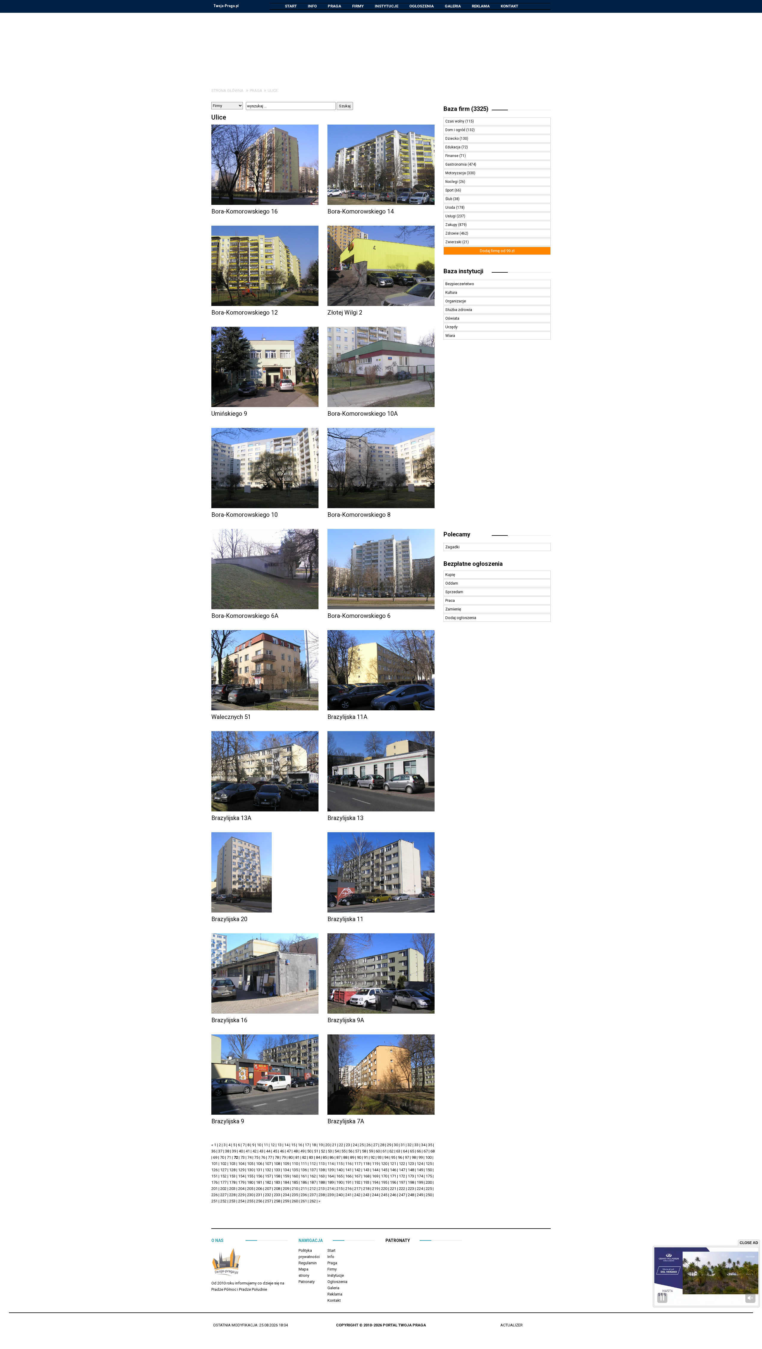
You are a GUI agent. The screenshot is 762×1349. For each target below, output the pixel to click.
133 (277, 1170)
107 (268, 1163)
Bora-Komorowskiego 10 (244, 514)
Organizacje (455, 301)
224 (420, 1188)
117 (357, 1163)
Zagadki (452, 547)
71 (229, 1157)
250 (429, 1195)
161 (304, 1176)
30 (396, 1145)
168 (366, 1176)
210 (295, 1188)
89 (352, 1157)
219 (375, 1188)
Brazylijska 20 (229, 919)
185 (295, 1182)
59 (371, 1151)
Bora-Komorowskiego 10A (362, 413)
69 (215, 1157)
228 (232, 1195)
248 (411, 1195)
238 (321, 1195)
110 (295, 1163)
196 (393, 1182)
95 (393, 1157)
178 (232, 1182)
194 (375, 1182)
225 (429, 1188)
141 (348, 1170)
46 (282, 1151)
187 (313, 1182)
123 (411, 1163)
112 (313, 1163)
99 (421, 1157)
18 (314, 1145)
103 (232, 1163)
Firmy (358, 6)
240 (339, 1195)
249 (420, 1195)
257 (268, 1201)
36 (213, 1151)
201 (214, 1188)
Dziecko (452, 138)
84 (318, 1157)
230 (250, 1195)
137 (313, 1170)
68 (432, 1151)
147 (402, 1170)
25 (362, 1145)
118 (366, 1163)
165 (339, 1176)
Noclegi (452, 182)
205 (250, 1188)
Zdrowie (452, 233)
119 (375, 1163)
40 (241, 1151)
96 (400, 1157)
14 (286, 1145)
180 (250, 1182)
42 (254, 1151)
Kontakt (509, 6)
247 (402, 1195)
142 (357, 1170)
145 (384, 1170)
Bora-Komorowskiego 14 (360, 211)
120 (384, 1163)
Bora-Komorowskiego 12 (244, 312)
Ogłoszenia (421, 6)
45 (275, 1151)
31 (403, 1145)
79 (284, 1157)
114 (330, 1163)
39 (234, 1151)
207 (268, 1188)
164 (330, 1176)
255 (250, 1201)
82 (304, 1157)
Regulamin (308, 1263)
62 (391, 1151)
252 (223, 1201)
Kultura (451, 292)
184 (286, 1182)
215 (339, 1188)
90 (359, 1157)
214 (330, 1188)
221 (393, 1188)
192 (357, 1182)
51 (316, 1151)
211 (304, 1188)
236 (304, 1195)
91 (366, 1157)
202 (223, 1188)
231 (259, 1195)
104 (241, 1163)
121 (393, 1163)
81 (297, 1157)
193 (366, 1182)
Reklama (481, 6)
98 (414, 1157)
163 (321, 1176)
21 (334, 1145)
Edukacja (453, 147)
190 (339, 1182)
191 (348, 1182)
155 (250, 1176)
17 (307, 1145)
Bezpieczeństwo (459, 284)
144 (375, 1170)
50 (309, 1151)
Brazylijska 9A (345, 1020)
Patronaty (307, 1281)
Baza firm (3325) (466, 108)
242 (357, 1195)
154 (241, 1176)
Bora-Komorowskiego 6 (359, 615)
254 (241, 1201)
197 (402, 1182)
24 (355, 1145)
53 (330, 1151)
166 (348, 1176)
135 (295, 1170)
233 (277, 1195)
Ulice (273, 90)
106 (259, 1163)
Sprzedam (454, 592)
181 (259, 1182)
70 (222, 1157)
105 (250, 1163)
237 (313, 1195)
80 (290, 1157)
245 (384, 1195)
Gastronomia (456, 164)
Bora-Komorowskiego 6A (244, 615)
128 (232, 1170)
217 (357, 1188)
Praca (450, 600)
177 (223, 1182)
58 (364, 1151)
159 (286, 1176)
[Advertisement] (381, 46)
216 (348, 1188)
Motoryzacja (456, 173)
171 (393, 1176)
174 (420, 1176)
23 (348, 1145)
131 (259, 1170)
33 (416, 1145)
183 (277, 1182)
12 (273, 1145)
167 (357, 1176)
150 (429, 1170)
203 (232, 1188)
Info (312, 6)
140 (339, 1170)
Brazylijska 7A (345, 1121)
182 (268, 1182)
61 (384, 1151)
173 (411, 1176)
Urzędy (451, 327)
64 (405, 1151)
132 (268, 1170)
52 (323, 1151)
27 (375, 1145)
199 (420, 1182)
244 (375, 1195)
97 (407, 1157)
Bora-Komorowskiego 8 (359, 514)
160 (295, 1176)
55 (343, 1151)
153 (232, 1176)
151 (214, 1176)
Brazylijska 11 (345, 919)
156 (259, 1176)
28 (382, 1145)
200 (429, 1182)
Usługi (451, 216)
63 (398, 1151)
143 (366, 1170)
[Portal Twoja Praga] (226, 1263)
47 (289, 1151)
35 (430, 1145)
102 (223, 1163)
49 (302, 1151)
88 (345, 1157)
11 (266, 1145)
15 (293, 1145)
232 (268, 1195)
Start (291, 6)
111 (304, 1163)
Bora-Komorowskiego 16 (244, 211)
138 (321, 1170)
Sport (450, 190)
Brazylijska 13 (345, 818)
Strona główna (227, 90)
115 (339, 1163)
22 (341, 1145)
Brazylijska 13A (231, 818)
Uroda (450, 207)
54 (337, 1151)
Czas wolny (455, 121)
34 (423, 1145)
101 (214, 1163)
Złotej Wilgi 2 (344, 312)
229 (241, 1195)
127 (223, 1170)
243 (366, 1195)
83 (311, 1157)
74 (249, 1157)
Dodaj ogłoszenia (460, 617)
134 (286, 1170)
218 (366, 1188)
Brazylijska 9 (227, 1121)
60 (378, 1151)
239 (330, 1195)
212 (313, 1188)
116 (348, 1163)
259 (286, 1201)
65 (412, 1151)
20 (327, 1145)
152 (223, 1176)
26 (368, 1145)
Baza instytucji (463, 271)
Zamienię (453, 609)
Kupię (450, 574)
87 (338, 1157)
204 (241, 1188)
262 (313, 1201)
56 (350, 1151)
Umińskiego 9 (229, 413)
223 (411, 1188)
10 (259, 1145)
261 (304, 1201)
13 (279, 1145)
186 (304, 1182)
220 (384, 1188)
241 (348, 1195)
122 (402, 1163)
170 (384, 1176)
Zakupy (451, 225)
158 (277, 1176)
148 (411, 1170)
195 (384, 1182)
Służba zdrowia (458, 309)
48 (295, 1151)
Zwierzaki (453, 242)
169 (375, 1176)
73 (243, 1157)
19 (320, 1145)
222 (402, 1188)
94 (386, 1157)
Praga (334, 6)
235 (295, 1195)
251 (214, 1201)
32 (409, 1145)
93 (379, 1157)
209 (286, 1188)
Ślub (449, 199)
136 (304, 1170)
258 (277, 1201)
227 (223, 1195)
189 (330, 1182)
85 (325, 1157)
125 (429, 1163)
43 (261, 1151)
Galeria (453, 6)
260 (295, 1201)
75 (256, 1157)
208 (277, 1188)
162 (313, 1176)
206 (259, 1188)
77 (270, 1157)
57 (357, 1151)
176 (214, 1182)
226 (214, 1195)
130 (250, 1170)
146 (393, 1170)
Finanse (452, 156)
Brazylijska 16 (229, 1020)
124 (420, 1163)
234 (286, 1195)
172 (402, 1176)
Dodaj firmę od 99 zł (497, 251)
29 (389, 1145)
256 (259, 1201)
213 (321, 1188)
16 (300, 1145)
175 (429, 1176)
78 (277, 1157)
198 (411, 1182)
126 (214, 1170)
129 (241, 1170)
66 (419, 1151)
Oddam (451, 583)
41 (248, 1151)
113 (321, 1163)
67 (426, 1151)
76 (263, 1157)
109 (286, 1163)
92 (373, 1157)
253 (232, 1201)
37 (220, 1151)
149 (420, 1170)
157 (268, 1176)
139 (330, 1170)
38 (227, 1151)
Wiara (450, 335)
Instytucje (386, 6)
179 (241, 1182)
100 (428, 1157)
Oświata (452, 318)
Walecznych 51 (231, 716)
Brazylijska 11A (347, 716)
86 (332, 1157)
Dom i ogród (455, 130)
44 (268, 1151)
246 (393, 1195)
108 (277, 1163)
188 (321, 1182)
